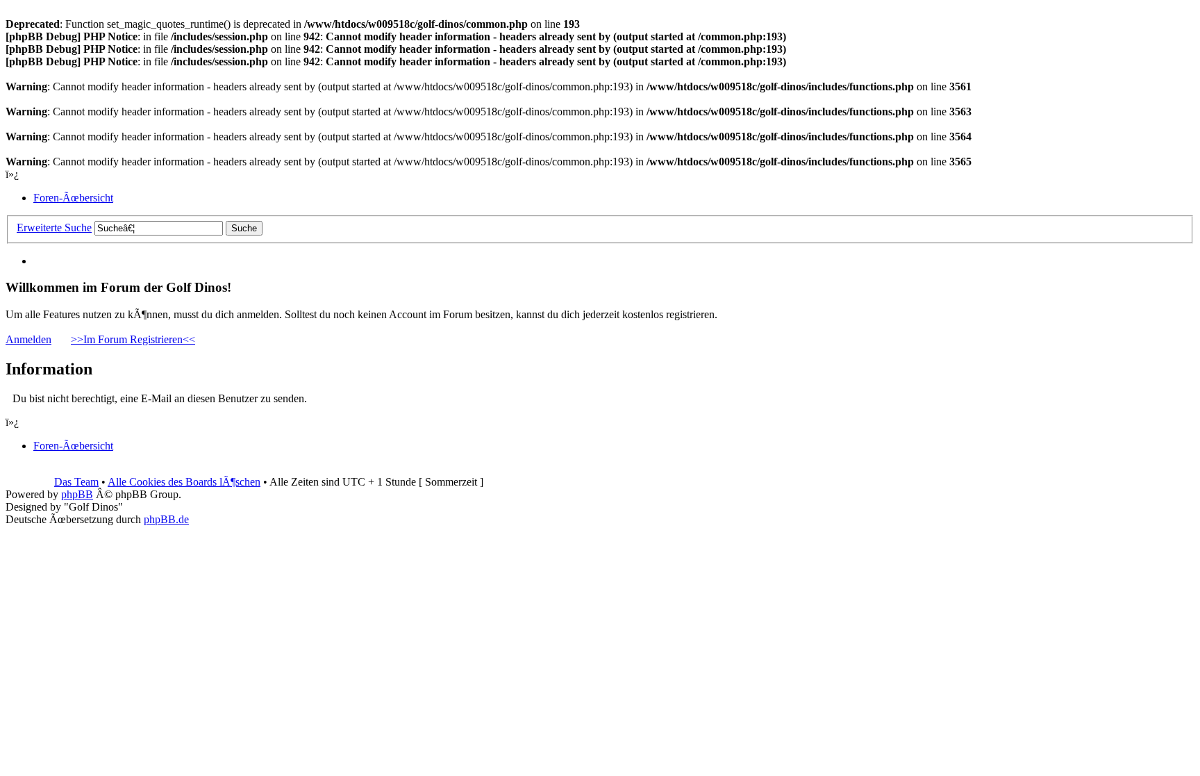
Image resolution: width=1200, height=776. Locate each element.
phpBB (77, 494)
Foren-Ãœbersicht (73, 198)
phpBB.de (166, 519)
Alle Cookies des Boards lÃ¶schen (184, 482)
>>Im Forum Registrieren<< (133, 339)
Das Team (76, 482)
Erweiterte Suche (54, 227)
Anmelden (28, 339)
